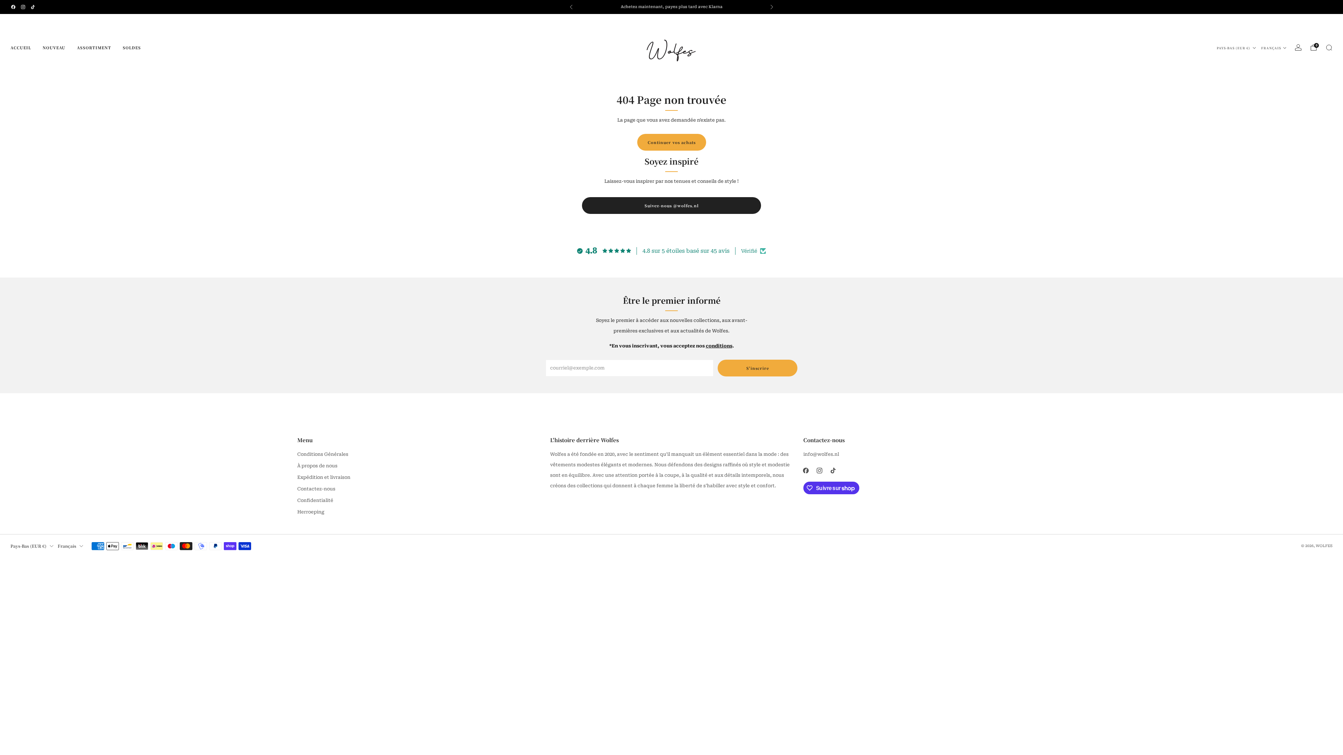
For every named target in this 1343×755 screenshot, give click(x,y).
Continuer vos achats (672, 142)
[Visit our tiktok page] (33, 7)
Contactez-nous (316, 488)
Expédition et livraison (323, 477)
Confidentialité (315, 500)
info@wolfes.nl (821, 454)
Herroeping (310, 512)
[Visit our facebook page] (13, 7)
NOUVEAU (54, 47)
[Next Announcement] (771, 7)
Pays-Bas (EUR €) (1233, 48)
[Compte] (1298, 47)
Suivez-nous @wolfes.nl (672, 205)
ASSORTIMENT (94, 47)
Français (1271, 48)
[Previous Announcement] (571, 7)
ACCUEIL (20, 47)
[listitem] (671, 7)
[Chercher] (1329, 47)
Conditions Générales (322, 454)
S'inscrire (757, 368)
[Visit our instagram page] (23, 7)
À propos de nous (317, 465)
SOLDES (132, 47)
